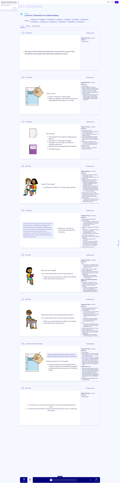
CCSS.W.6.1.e (81, 22)
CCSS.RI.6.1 (42, 19)
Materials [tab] (28, 26)
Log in (116, 2)
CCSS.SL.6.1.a (84, 19)
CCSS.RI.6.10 (51, 19)
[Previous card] (35, 480)
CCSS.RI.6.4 (76, 19)
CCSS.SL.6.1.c (35, 22)
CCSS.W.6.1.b (53, 22)
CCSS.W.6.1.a (44, 22)
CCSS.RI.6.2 (59, 19)
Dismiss (14, 7)
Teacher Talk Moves (88, 357)
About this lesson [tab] (36, 26)
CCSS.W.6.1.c (62, 22)
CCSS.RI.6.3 (68, 19)
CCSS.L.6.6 (34, 19)
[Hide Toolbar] (60, 476)
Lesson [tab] (22, 26)
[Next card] (90, 480)
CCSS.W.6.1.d (71, 22)
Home (108, 2)
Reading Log (93, 141)
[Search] (112, 2)
